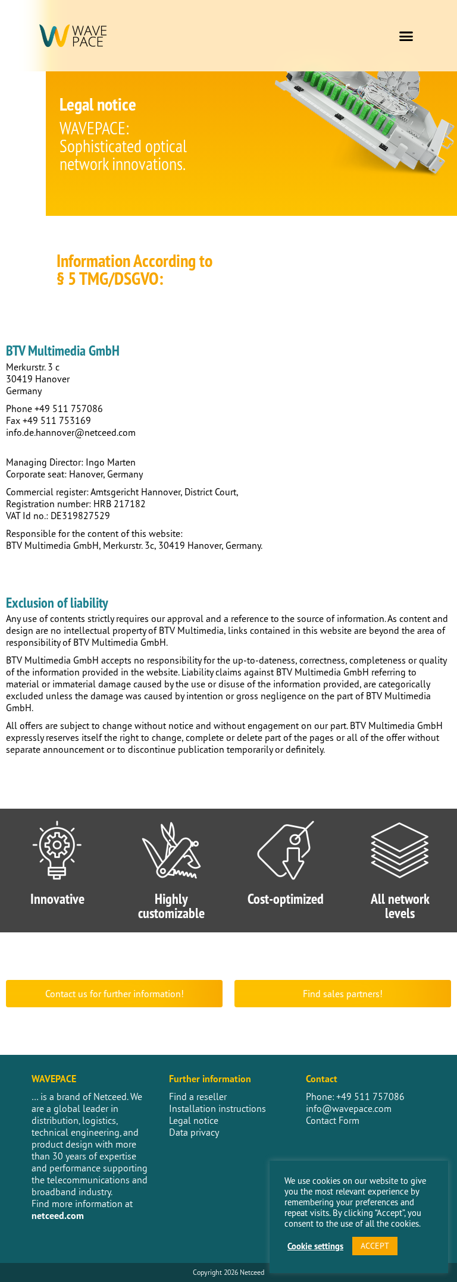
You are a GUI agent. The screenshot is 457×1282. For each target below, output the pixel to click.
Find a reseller (198, 1096)
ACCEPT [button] (375, 1245)
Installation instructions (217, 1108)
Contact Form (332, 1120)
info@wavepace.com (349, 1108)
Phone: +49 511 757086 (355, 1096)
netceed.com (58, 1215)
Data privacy (194, 1132)
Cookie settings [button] (315, 1246)
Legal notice (193, 1120)
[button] (406, 35)
